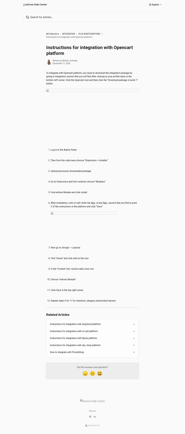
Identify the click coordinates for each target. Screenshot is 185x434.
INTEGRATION (68, 34)
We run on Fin (94, 425)
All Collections (52, 34)
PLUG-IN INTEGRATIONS (89, 34)
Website (92, 411)
